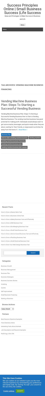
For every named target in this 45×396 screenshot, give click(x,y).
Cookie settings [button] (8, 391)
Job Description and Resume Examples (13, 330)
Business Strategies (7, 277)
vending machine (34, 138)
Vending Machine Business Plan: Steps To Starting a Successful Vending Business (21, 104)
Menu (22, 25)
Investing (4, 284)
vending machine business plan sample (14, 147)
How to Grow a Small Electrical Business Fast (15, 241)
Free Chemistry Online (8, 323)
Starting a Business (7, 298)
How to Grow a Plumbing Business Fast (13, 237)
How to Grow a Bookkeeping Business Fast (14, 226)
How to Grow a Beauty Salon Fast (11, 212)
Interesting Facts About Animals (11, 326)
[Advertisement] (22, 57)
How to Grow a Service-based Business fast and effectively (19, 234)
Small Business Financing (9, 295)
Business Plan (6, 134)
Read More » (23, 130)
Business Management (8, 270)
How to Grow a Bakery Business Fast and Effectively (17, 219)
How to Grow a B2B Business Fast (11, 223)
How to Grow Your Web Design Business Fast (15, 244)
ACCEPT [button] (20, 391)
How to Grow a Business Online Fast (12, 216)
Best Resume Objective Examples (11, 319)
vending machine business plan (12, 144)
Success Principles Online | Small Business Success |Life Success (23, 9)
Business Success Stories (9, 280)
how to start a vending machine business (15, 138)
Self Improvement (6, 291)
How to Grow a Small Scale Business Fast (14, 230)
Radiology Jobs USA (7, 333)
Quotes (3, 288)
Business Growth (6, 266)
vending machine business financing (13, 141)
